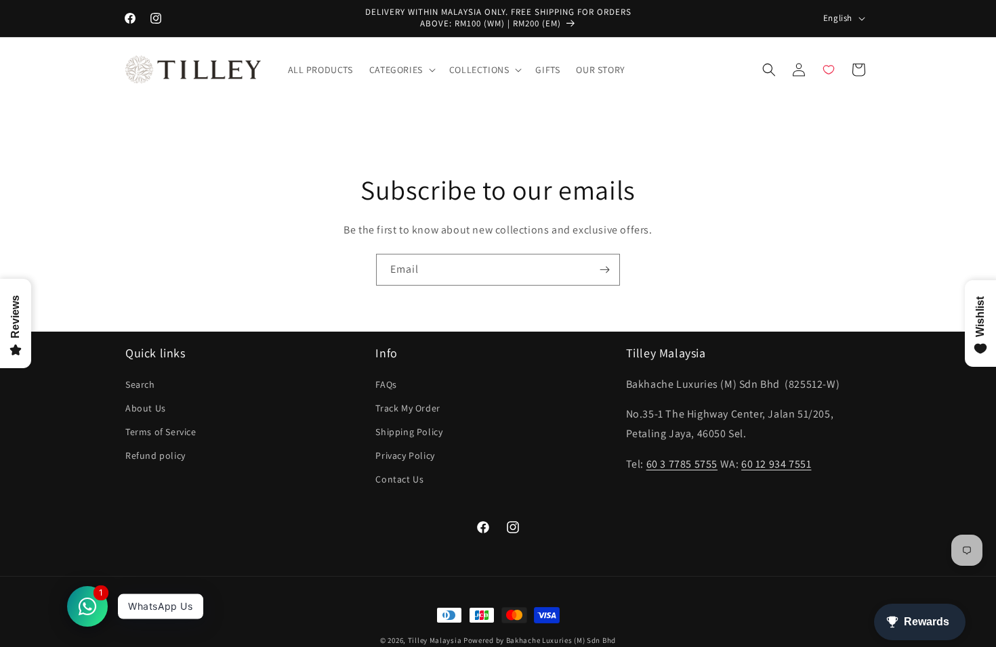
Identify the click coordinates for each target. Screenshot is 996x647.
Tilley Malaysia (435, 640)
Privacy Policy (404, 455)
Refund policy (155, 455)
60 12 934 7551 (776, 464)
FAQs (385, 384)
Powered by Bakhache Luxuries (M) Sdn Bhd (539, 640)
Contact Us (399, 479)
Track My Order (407, 408)
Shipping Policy (408, 432)
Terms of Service (160, 432)
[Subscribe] (604, 270)
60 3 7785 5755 (682, 464)
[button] (401, 69)
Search (140, 384)
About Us (145, 408)
